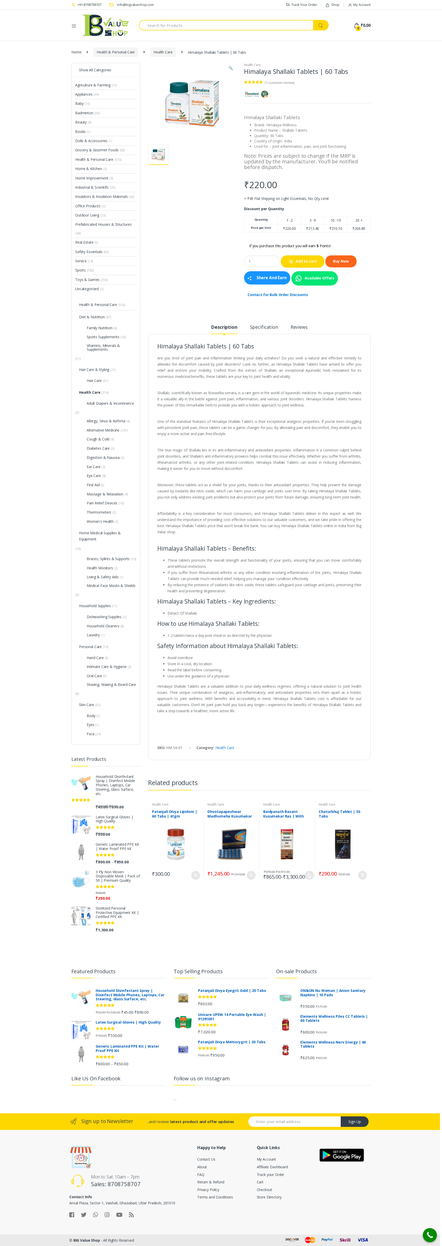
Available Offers (319, 277)
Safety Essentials (89, 251)
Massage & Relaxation (105, 494)
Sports (80, 270)
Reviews (299, 327)
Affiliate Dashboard (272, 1166)
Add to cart (306, 261)
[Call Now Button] (430, 1235)
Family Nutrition (100, 327)
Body (91, 715)
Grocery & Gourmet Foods (97, 150)
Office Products (88, 205)
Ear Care (94, 466)
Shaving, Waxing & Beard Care (111, 684)
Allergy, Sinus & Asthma (106, 420)
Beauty (81, 122)
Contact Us (206, 1159)
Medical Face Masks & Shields (111, 585)
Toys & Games (87, 279)
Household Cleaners (103, 626)
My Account (362, 4)
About (202, 1166)
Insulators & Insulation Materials (101, 196)
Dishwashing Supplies (104, 616)
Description (224, 327)
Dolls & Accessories (91, 140)
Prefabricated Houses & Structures (103, 224)
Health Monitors (100, 567)
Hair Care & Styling (94, 369)
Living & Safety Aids (103, 576)
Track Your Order (304, 4)
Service (81, 260)
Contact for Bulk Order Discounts (278, 294)
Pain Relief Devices (102, 503)
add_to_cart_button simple (195, 875)
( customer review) (279, 82)
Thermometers (99, 512)
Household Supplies (95, 605)
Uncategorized (87, 288)
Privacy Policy (208, 1189)
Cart (260, 1182)
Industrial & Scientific (92, 187)
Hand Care (95, 657)
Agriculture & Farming (92, 85)
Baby (79, 103)
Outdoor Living (87, 215)
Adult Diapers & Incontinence (110, 403)
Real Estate (84, 242)
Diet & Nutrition (92, 316)
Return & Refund (210, 1182)
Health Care (162, 52)
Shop (335, 4)
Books (80, 131)
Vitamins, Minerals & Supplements (103, 347)
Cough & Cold (98, 439)
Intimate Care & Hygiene (107, 666)
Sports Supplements (103, 336)
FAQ (200, 1174)
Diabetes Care (98, 448)
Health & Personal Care (116, 52)
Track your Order (270, 1174)
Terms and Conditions (215, 1197)
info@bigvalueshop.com (135, 4)
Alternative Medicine (103, 430)
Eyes (90, 724)
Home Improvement (91, 178)
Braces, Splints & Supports (108, 558)
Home (76, 52)
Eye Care (94, 475)
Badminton (84, 112)
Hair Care (94, 380)
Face (90, 733)
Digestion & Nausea (103, 457)
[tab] (224, 329)
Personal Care (90, 646)
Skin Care (86, 704)
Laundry (93, 634)
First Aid (93, 484)
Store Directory (269, 1197)
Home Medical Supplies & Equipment (100, 535)
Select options (309, 875)
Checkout (264, 1189)
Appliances (84, 94)
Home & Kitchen (88, 168)
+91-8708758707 (89, 4)
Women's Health (100, 521)
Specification (264, 327)
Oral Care (94, 675)
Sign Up (354, 1121)
